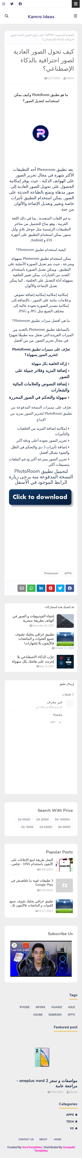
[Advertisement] (41, 537)
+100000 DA (62, 819)
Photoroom (51, 573)
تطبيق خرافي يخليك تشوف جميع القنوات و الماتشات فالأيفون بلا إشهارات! (34, 639)
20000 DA (42, 819)
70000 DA (27, 827)
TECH (70, 1121)
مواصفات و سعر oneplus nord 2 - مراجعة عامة (46, 1083)
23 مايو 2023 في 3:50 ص (49, 707)
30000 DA (24, 819)
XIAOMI (37, 1014)
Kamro (70, 78)
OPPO (71, 1014)
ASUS (71, 1007)
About (43, 1139)
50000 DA (64, 827)
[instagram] (4, 4)
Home (57, 1139)
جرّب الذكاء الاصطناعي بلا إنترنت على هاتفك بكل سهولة (33, 659)
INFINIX (40, 1007)
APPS (49, 35)
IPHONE (25, 1007)
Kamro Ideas (41, 17)
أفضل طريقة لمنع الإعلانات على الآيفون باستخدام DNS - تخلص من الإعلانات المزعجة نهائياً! (32, 862)
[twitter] (12, 4)
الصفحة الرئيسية (64, 35)
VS (72, 1128)
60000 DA (46, 827)
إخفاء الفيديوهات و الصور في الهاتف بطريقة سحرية (33, 618)
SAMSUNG (55, 1014)
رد (60, 721)
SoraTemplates (32, 1147)
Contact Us (26, 1139)
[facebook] (20, 4)
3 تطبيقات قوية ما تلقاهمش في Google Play (32, 883)
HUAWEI (56, 1007)
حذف (52, 721)
